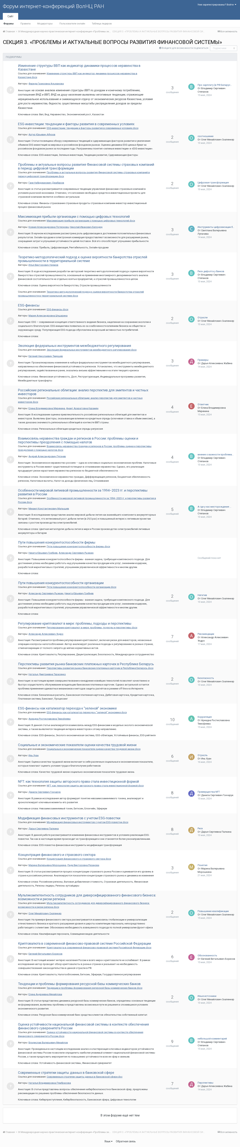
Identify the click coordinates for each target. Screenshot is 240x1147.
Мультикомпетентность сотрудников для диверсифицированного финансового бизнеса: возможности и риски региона (87, 897)
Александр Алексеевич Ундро (45, 634)
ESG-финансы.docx (57, 309)
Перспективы (205, 1082)
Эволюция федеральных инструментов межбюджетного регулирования (74, 346)
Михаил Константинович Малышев (48, 508)
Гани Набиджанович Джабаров (46, 182)
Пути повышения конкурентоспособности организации (61, 583)
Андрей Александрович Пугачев (47, 456)
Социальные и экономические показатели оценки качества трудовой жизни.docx (93, 749)
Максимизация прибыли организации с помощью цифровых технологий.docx (91, 220)
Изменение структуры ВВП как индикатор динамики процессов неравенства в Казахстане (79, 67)
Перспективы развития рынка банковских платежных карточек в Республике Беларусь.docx (100, 668)
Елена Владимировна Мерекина (46, 408)
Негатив (202, 595)
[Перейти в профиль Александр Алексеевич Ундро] (191, 636)
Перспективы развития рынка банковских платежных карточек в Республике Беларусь (86, 664)
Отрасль (203, 755)
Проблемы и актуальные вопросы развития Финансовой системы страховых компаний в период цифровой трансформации (86, 166)
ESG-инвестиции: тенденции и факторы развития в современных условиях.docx (92, 128)
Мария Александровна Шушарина (48, 315)
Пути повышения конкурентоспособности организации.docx (81, 587)
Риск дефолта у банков (211, 271)
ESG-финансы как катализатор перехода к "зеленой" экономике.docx (87, 712)
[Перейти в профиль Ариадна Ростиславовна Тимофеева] (191, 718)
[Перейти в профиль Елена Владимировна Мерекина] (191, 406)
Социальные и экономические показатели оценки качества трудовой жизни (77, 745)
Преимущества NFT (209, 791)
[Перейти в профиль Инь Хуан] (191, 757)
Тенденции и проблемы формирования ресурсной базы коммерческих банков (79, 984)
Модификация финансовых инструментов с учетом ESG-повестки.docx (87, 822)
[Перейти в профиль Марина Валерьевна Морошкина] (191, 867)
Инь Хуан (33, 755)
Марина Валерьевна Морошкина (47, 865)
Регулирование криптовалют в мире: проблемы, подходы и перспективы (74, 623)
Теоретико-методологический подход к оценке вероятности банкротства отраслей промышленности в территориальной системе (82, 259)
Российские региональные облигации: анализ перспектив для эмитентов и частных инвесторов (83, 392)
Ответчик (203, 404)
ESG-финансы (29, 305)
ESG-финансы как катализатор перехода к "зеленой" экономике (67, 708)
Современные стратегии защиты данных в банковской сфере (66, 1073)
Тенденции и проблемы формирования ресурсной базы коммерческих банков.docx (94, 988)
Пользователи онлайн (72, 23)
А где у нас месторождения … (214, 506)
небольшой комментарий (212, 1038)
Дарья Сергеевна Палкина (43, 828)
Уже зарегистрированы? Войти (216, 4)
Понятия (202, 865)
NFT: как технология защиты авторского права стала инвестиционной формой (78, 781)
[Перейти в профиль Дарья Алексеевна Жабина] (191, 361)
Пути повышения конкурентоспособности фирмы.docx (78, 546)
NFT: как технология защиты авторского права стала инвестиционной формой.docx (95, 785)
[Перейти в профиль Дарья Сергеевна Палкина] (191, 830)
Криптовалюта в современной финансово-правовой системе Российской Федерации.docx (99, 947)
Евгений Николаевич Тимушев (45, 356)
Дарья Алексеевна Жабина (216, 363)
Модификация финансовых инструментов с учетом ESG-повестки (69, 818)
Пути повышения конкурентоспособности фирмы (56, 542)
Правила (25, 23)
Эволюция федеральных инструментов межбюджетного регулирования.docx (91, 349)
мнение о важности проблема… (216, 454)
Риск (200, 828)
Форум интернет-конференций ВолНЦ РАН (53, 6)
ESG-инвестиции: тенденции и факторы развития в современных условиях (76, 124)
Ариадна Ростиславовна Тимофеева (49, 718)
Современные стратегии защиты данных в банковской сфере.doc (84, 1076)
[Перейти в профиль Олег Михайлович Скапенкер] (191, 138)
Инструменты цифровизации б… (216, 227)
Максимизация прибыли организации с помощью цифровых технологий (74, 216)
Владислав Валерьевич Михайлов (48, 1042)
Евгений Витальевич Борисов (45, 953)
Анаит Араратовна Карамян (82, 408)
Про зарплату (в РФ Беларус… (215, 85)
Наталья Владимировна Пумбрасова (49, 1082)
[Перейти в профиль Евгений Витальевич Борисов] (191, 957)
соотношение (205, 136)
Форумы (8, 23)
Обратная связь (126, 1141)
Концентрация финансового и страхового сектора (56, 855)
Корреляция (205, 716)
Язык (107, 1141)
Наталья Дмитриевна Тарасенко (47, 674)
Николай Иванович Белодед (86, 227)
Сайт (11, 16)
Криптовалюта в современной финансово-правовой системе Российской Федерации (84, 943)
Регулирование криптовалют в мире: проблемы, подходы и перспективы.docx (92, 627)
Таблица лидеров (102, 23)
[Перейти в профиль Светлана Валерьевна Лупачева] (191, 229)
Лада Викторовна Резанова (83, 865)
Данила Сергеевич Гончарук (44, 792)
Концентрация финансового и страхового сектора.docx (79, 858)
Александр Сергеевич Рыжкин (76, 552)
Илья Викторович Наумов (43, 265)
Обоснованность (207, 955)
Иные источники (207, 996)
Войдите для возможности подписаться (185, 48)
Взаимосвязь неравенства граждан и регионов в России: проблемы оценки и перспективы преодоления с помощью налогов (78, 440)
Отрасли (203, 317)
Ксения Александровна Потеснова (48, 227)
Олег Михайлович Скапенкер (217, 139)
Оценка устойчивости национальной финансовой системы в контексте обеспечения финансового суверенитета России (83, 1026)
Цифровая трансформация (213, 182)
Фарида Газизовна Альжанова (46, 83)
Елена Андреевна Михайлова (45, 994)
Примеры (203, 359)
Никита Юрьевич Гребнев (43, 552)
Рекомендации (206, 634)
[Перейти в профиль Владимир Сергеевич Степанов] (191, 87)
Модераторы (45, 23)
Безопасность (206, 678)
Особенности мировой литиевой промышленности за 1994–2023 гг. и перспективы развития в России (83, 492)
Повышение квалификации (213, 911)
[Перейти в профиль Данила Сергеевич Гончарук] (191, 793)
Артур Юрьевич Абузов (41, 134)
